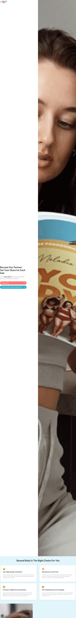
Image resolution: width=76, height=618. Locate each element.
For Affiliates (5, 283)
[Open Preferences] (2, 615)
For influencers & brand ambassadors (12, 287)
